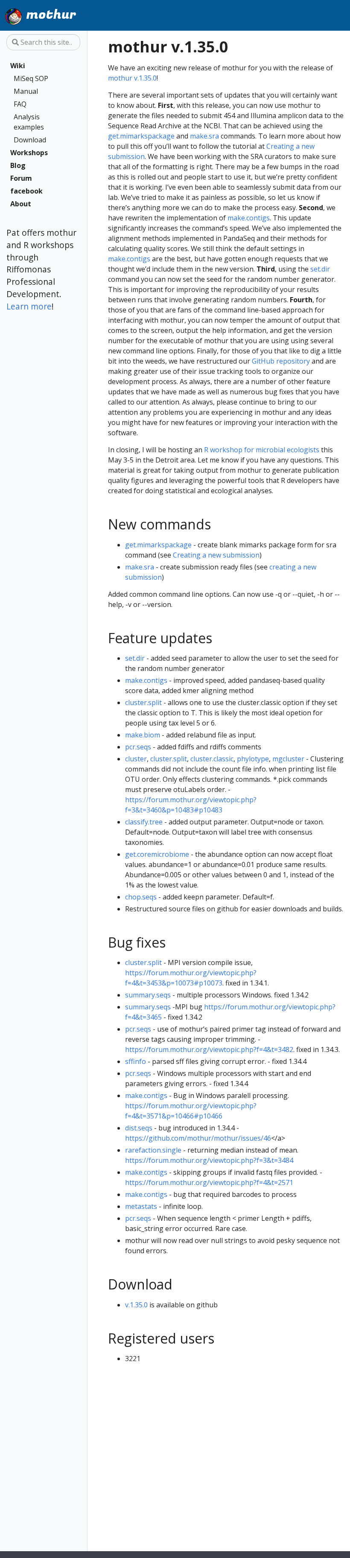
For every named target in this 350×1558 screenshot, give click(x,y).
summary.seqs (148, 995)
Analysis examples (29, 122)
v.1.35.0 (136, 1304)
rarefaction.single (153, 1150)
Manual (26, 91)
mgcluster (288, 758)
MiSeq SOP (31, 78)
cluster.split (143, 702)
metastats (141, 1206)
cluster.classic (211, 758)
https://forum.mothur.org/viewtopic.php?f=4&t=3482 (209, 1049)
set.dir (320, 269)
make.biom (142, 735)
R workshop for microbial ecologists (261, 449)
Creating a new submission (216, 555)
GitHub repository (281, 361)
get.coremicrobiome (157, 854)
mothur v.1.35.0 (132, 78)
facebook (26, 191)
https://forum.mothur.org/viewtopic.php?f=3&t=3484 (209, 1160)
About (20, 203)
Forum (21, 178)
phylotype (253, 758)
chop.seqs (141, 897)
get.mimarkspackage (141, 136)
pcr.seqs (138, 747)
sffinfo (135, 1061)
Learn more (29, 306)
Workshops (29, 152)
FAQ (20, 104)
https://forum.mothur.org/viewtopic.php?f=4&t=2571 (209, 1182)
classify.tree (144, 822)
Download (30, 140)
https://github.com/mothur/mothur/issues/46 (198, 1138)
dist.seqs (138, 1128)
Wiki (17, 65)
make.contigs (249, 218)
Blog (18, 165)
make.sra (204, 136)
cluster (136, 758)
